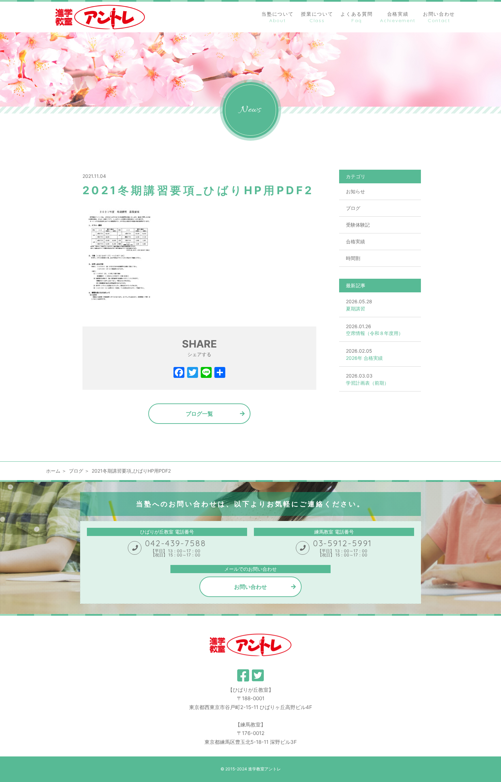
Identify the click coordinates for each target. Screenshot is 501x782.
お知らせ (355, 191)
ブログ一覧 (199, 413)
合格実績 (355, 241)
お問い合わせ (250, 586)
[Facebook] (179, 373)
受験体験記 (358, 225)
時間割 (353, 258)
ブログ (353, 208)
